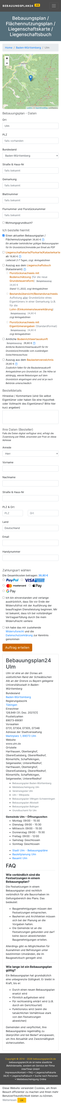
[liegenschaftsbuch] (24, 269)
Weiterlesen (9, 1099)
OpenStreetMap (41, 107)
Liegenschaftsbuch (22, 1075)
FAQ (30, 1072)
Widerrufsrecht (15, 631)
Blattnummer (10, 194)
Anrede (6, 447)
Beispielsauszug (44, 281)
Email (5, 536)
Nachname (8, 477)
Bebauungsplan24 (21, 5)
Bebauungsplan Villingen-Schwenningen (33, 798)
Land (5, 521)
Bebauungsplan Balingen (25, 806)
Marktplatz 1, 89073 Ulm (21, 735)
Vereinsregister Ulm (22, 791)
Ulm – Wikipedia (20, 794)
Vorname (7, 462)
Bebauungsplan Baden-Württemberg (31, 783)
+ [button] (7, 58)
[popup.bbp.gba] (43, 239)
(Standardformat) (33, 326)
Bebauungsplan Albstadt (25, 802)
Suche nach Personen (46, 1075)
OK (21, 1100)
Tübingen (11, 704)
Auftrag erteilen (17, 647)
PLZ (4, 134)
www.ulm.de (13, 743)
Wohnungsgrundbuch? (19, 222)
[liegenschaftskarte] (20, 256)
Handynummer (11, 551)
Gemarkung (9, 179)
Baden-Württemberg (18, 697)
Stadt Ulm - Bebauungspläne (30, 850)
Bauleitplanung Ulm (24, 854)
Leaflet (29, 107)
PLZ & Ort (8, 507)
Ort (4, 119)
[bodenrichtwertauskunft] (34, 343)
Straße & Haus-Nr (13, 164)
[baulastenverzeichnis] (16, 363)
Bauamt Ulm (19, 858)
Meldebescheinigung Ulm (25, 787)
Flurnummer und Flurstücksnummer (24, 209)
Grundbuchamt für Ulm (24, 810)
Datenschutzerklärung (19, 635)
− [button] (7, 63)
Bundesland (9, 149)
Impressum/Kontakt (15, 1072)
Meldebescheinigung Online (31, 1079)
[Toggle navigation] (53, 6)
